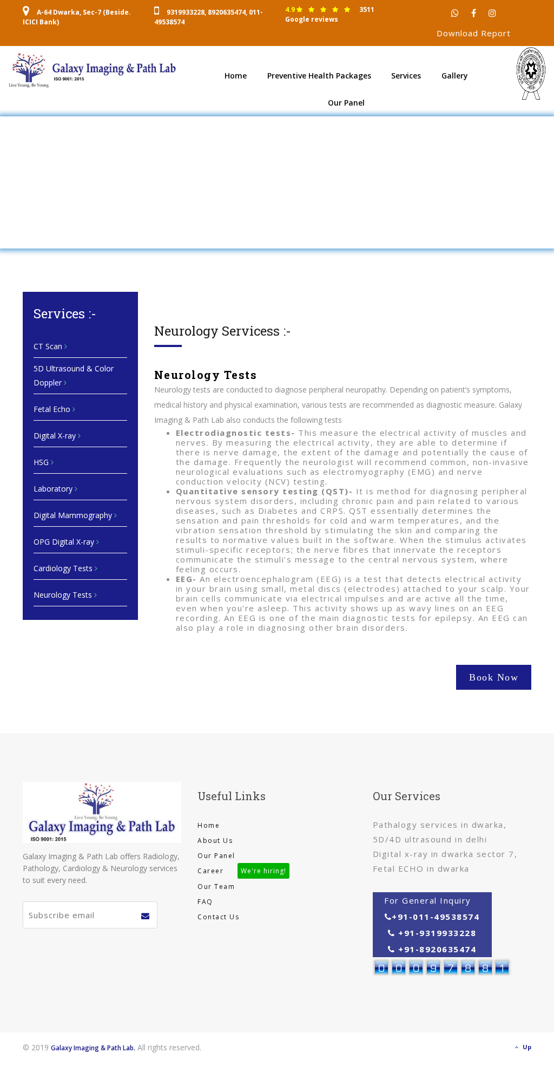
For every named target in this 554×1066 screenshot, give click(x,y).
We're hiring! (263, 870)
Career (241, 870)
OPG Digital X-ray (65, 542)
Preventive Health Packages (319, 75)
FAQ (205, 901)
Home (236, 75)
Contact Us (218, 916)
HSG (42, 462)
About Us (215, 840)
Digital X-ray (56, 435)
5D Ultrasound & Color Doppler (74, 375)
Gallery (454, 75)
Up (527, 1047)
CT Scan (49, 346)
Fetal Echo (53, 409)
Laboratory (54, 488)
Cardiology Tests (64, 568)
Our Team (216, 886)
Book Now (493, 677)
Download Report (474, 33)
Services (406, 75)
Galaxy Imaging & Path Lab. (93, 1047)
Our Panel (346, 102)
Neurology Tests (64, 595)
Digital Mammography (74, 515)
